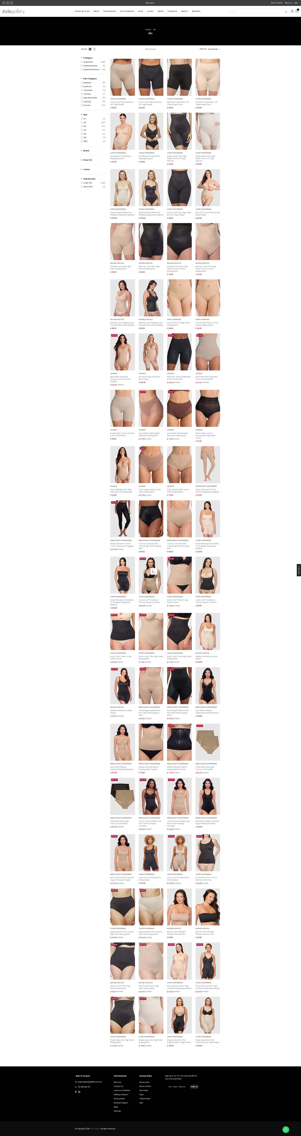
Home (148, 29)
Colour (86, 169)
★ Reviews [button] (299, 570)
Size (85, 114)
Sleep (150, 11)
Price (87, 160)
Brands (196, 11)
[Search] (286, 11)
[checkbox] (93, 62)
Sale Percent (89, 179)
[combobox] (258, 11)
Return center (277, 3)
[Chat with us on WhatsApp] (285, 1129)
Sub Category (90, 78)
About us (288, 3)
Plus (140, 11)
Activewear (127, 11)
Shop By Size (82, 11)
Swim (161, 11)
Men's (184, 11)
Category (88, 58)
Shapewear (109, 11)
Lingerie (172, 11)
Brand (86, 150)
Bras (96, 11)
